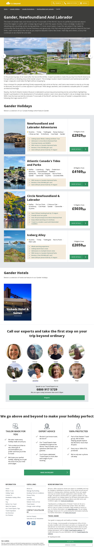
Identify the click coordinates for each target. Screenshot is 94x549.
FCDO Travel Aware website (73, 530)
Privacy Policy (31, 495)
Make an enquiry (47, 472)
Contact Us (9, 495)
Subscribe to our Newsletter (35, 518)
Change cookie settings (34, 506)
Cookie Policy (31, 500)
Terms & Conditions (67, 501)
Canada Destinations (28, 9)
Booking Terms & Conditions (35, 493)
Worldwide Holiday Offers (13, 497)
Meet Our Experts (11, 506)
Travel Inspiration (11, 511)
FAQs (7, 500)
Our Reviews (9, 515)
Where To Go (10, 491)
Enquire (47, 398)
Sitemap (29, 497)
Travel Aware (31, 504)
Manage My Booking (33, 491)
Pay (7, 502)
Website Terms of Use (33, 502)
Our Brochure (10, 513)
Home (6, 9)
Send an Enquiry (31, 516)
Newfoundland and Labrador (45, 9)
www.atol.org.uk (70, 513)
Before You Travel (11, 504)
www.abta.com (73, 509)
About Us (29, 488)
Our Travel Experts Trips (13, 508)
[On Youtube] (33, 524)
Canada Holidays (15, 9)
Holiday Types (10, 493)
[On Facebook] (29, 524)
